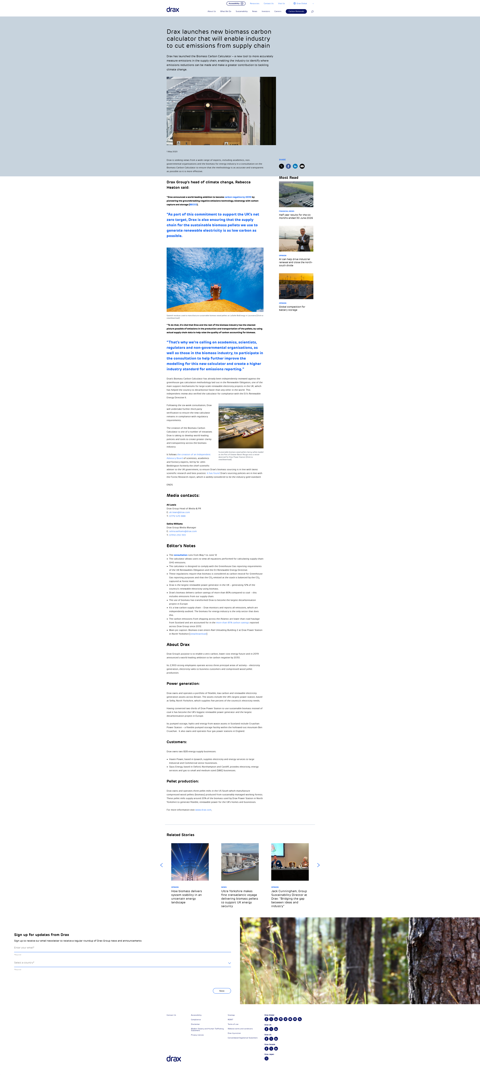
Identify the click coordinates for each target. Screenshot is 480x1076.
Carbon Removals (296, 11)
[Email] (302, 166)
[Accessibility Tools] (236, 3)
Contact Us (171, 1015)
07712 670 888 (177, 516)
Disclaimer (195, 1024)
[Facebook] (288, 166)
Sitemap (231, 1015)
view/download (198, 633)
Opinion (282, 255)
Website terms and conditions (240, 1029)
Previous (161, 865)
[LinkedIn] (295, 166)
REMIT (230, 1020)
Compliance (196, 1020)
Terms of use (233, 1024)
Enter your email (24, 947)
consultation (181, 555)
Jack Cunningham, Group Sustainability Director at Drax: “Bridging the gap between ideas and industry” (289, 898)
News (224, 887)
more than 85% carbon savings (232, 622)
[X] (281, 166)
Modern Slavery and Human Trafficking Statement (207, 1030)
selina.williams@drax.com (183, 531)
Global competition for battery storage (292, 308)
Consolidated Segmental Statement (243, 1038)
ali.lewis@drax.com (179, 512)
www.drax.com (203, 809)
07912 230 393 (177, 535)
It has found (213, 473)
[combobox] (122, 964)
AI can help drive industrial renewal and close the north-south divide (295, 262)
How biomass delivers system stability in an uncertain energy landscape (186, 896)
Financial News (286, 211)
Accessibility (196, 1015)
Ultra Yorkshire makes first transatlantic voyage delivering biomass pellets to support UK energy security (239, 898)
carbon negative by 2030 (238, 197)
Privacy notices (197, 1035)
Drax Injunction (234, 1033)
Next (318, 865)
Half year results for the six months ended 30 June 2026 (296, 216)
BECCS (193, 204)
